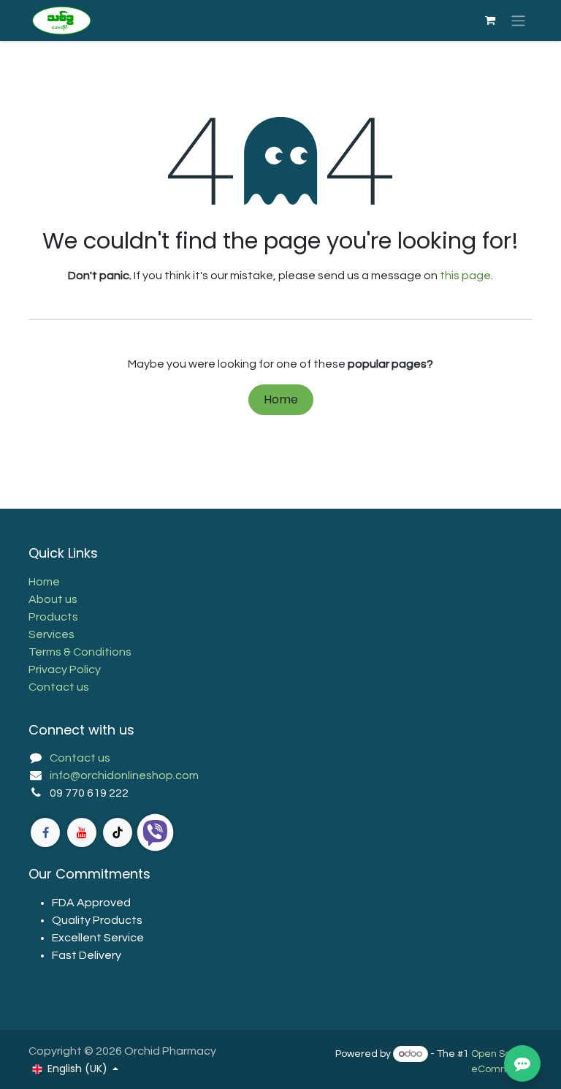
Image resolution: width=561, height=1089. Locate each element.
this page (465, 275)
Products (53, 617)
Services (51, 634)
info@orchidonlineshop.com (124, 775)
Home (281, 399)
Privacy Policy (64, 669)
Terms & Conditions (79, 652)
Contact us (58, 687)
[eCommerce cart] (490, 20)
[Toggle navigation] (518, 20)
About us (52, 599)
